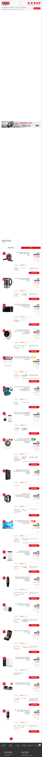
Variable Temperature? (17, 646)
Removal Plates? (16, 648)
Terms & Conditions (25, 754)
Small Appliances (11, 7)
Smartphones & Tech (5, 9)
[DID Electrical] (6, 4)
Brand (15, 621)
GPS (22, 347)
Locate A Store (7, 755)
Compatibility (16, 345)
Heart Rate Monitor (16, 347)
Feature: (23, 647)
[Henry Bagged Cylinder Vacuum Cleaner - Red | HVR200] (8, 257)
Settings (15, 567)
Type (14, 269)
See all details (16, 270)
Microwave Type (15, 320)
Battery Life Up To (24, 345)
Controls (23, 566)
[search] (19, 4)
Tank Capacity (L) (16, 566)
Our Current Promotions (8, 754)
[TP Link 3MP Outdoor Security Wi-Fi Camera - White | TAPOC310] (8, 608)
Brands (16, 9)
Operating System (24, 538)
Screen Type (15, 538)
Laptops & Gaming (23, 7)
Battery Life (15, 511)
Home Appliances (5, 7)
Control (15, 429)
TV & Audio (17, 7)
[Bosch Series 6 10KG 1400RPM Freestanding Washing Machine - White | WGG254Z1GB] (8, 443)
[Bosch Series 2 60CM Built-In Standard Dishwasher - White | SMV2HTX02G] (8, 361)
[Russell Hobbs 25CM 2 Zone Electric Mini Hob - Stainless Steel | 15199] (8, 687)
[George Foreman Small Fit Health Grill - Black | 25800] (8, 635)
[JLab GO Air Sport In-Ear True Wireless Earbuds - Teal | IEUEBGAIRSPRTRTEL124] (8, 391)
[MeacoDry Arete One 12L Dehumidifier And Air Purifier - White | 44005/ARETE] (8, 417)
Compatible (15, 619)
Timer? (23, 646)
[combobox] (14, 4)
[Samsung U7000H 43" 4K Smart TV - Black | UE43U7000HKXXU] (8, 525)
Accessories (12, 9)
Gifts (19, 9)
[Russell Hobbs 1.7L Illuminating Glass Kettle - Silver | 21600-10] (8, 283)
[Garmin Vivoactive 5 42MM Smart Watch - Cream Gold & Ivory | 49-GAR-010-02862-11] (8, 334)
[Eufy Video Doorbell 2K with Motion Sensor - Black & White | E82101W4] (8, 662)
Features (23, 620)
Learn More (37, 294)
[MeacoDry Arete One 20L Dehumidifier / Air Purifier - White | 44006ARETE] (8, 555)
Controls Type (16, 698)
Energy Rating (23, 376)
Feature (23, 567)
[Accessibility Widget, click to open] (40, 745)
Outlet (22, 9)
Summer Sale (37, 8)
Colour (15, 402)
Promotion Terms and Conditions (27, 755)
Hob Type (15, 699)
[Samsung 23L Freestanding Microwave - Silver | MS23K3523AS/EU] (8, 309)
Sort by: (11, 247)
